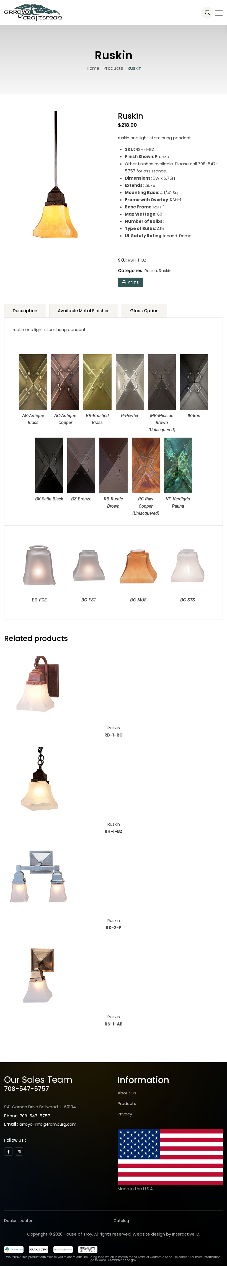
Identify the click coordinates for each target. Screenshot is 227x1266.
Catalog (121, 1220)
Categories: (130, 270)
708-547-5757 (26, 1088)
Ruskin (151, 270)
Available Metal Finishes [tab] (84, 311)
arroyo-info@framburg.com (47, 1124)
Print (132, 282)
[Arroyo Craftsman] (33, 12)
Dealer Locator (18, 1220)
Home (92, 68)
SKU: (122, 260)
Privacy (125, 1114)
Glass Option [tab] (144, 311)
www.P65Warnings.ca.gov (117, 1260)
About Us (127, 1093)
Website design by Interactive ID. (166, 1234)
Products (127, 1103)
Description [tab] (25, 311)
